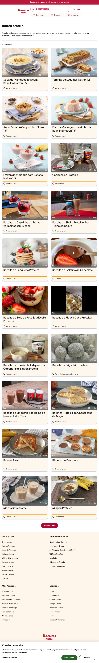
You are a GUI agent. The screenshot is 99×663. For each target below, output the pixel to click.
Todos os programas (57, 566)
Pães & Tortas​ (55, 612)
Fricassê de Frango (9, 608)
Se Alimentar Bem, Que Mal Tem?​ (62, 550)
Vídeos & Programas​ (10, 558)
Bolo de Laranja (8, 612)
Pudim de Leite (7, 592)
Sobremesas (54, 596)
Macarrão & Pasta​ (56, 608)
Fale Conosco (7, 566)
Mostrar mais (49, 525)
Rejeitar (87, 657)
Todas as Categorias (57, 620)
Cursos (57, 15)
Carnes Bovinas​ (55, 600)
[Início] (23, 11)
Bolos (52, 592)
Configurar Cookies (10, 657)
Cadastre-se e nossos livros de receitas (49, 2)
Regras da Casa (8, 574)
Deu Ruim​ (53, 558)
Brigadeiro (6, 620)
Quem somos (7, 542)
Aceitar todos (69, 657)
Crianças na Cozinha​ (57, 562)
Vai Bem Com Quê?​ (57, 554)
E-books (74, 15)
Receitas (39, 15)
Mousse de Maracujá (10, 604)
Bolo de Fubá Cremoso (11, 600)
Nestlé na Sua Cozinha (58, 542)
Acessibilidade (7, 570)
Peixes (52, 616)
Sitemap (5, 578)
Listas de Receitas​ (9, 550)
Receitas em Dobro (57, 546)
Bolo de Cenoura (8, 596)
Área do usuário (8, 562)
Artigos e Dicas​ (8, 554)
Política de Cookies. (20, 652)
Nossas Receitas (8, 546)
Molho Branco (7, 616)
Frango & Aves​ (55, 604)
